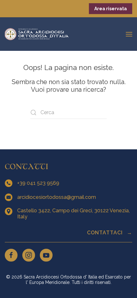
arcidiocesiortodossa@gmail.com (57, 197)
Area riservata (110, 8)
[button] (129, 34)
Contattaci (105, 233)
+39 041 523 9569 (39, 183)
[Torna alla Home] (36, 34)
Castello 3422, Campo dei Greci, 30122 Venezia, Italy (73, 214)
